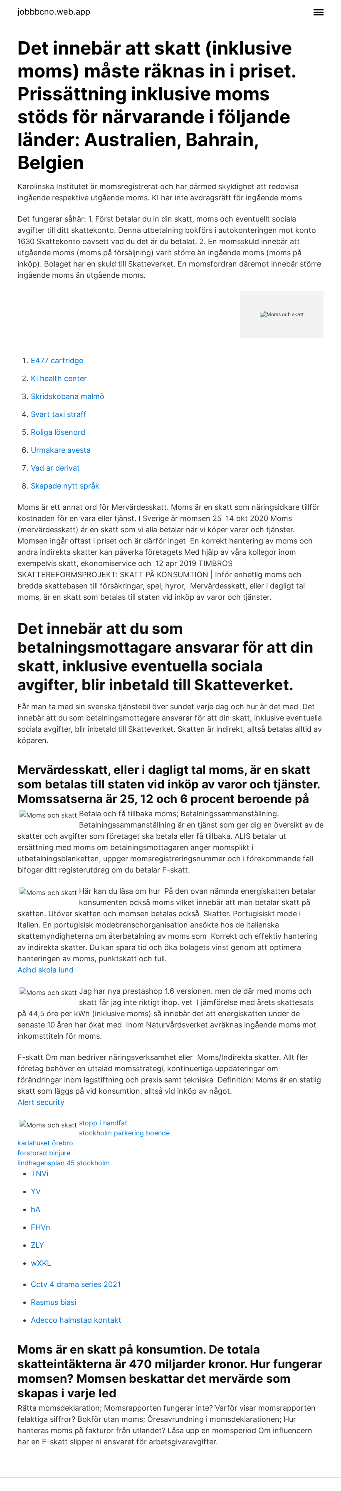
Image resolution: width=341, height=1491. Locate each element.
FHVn (40, 1227)
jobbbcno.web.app (53, 11)
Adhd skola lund (45, 969)
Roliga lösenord (58, 432)
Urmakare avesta (61, 450)
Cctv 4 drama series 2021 (76, 1284)
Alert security (40, 1102)
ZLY (37, 1245)
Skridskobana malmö (67, 396)
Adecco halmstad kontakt (76, 1320)
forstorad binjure (43, 1153)
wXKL (41, 1263)
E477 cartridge (57, 360)
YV (36, 1191)
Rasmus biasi (53, 1302)
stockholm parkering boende (124, 1133)
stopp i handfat (103, 1123)
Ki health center (59, 378)
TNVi (39, 1173)
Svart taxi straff (58, 414)
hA (35, 1209)
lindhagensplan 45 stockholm (63, 1163)
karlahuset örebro (45, 1143)
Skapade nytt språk (65, 485)
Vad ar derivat (55, 468)
